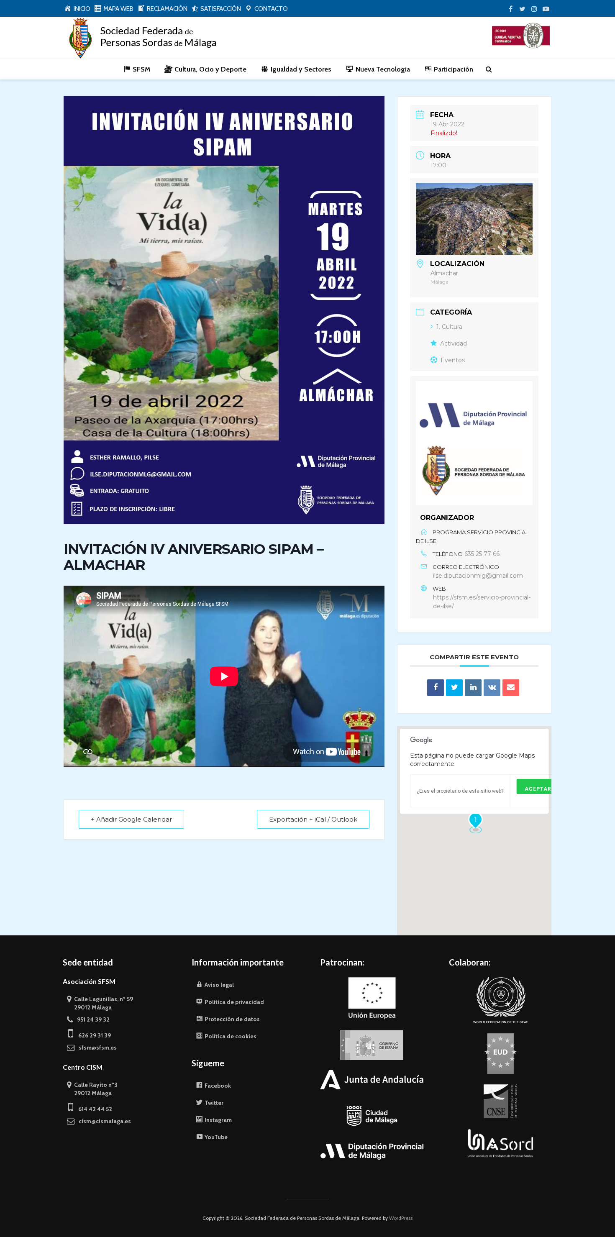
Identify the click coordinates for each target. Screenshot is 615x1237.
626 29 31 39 (92, 1035)
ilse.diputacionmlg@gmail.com (478, 575)
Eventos (453, 360)
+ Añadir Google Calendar (131, 819)
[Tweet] (454, 687)
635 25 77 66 (482, 554)
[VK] (492, 687)
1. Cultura (449, 326)
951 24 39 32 (91, 1019)
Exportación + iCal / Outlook (313, 819)
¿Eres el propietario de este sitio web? (460, 791)
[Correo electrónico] (510, 687)
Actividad (453, 343)
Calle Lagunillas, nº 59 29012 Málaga (100, 1003)
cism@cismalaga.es (103, 1121)
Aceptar (538, 789)
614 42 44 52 (92, 1109)
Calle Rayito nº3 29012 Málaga (92, 1089)
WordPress (401, 1218)
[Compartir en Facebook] (435, 687)
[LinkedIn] (473, 687)
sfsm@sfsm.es (96, 1047)
